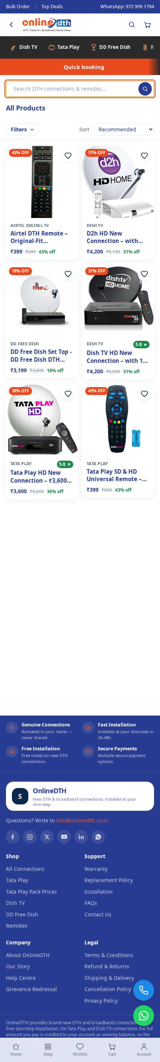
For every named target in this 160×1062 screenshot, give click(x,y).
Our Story (18, 966)
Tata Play (17, 880)
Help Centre (21, 977)
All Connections (25, 868)
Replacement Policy (108, 880)
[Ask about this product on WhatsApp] (143, 1015)
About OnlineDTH (27, 955)
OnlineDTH (50, 790)
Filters (19, 129)
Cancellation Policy (107, 989)
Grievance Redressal (31, 989)
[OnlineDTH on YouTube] (64, 837)
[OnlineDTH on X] (47, 837)
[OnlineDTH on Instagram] (29, 837)
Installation (98, 891)
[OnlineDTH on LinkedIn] (81, 837)
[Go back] (11, 24)
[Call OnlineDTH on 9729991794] (143, 990)
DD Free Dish (22, 914)
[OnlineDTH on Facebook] (12, 837)
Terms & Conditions (108, 955)
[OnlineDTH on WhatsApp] (98, 837)
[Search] (131, 24)
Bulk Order (18, 6)
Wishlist (80, 1054)
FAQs (90, 902)
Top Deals (52, 6)
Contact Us (97, 914)
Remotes (17, 925)
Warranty (96, 868)
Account (144, 1054)
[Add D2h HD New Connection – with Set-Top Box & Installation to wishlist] (144, 155)
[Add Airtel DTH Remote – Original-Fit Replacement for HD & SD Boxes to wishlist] (68, 155)
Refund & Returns (106, 966)
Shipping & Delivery (109, 977)
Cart (112, 1054)
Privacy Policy (101, 1000)
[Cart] (147, 25)
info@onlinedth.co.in (82, 820)
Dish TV (15, 902)
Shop (48, 1054)
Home (16, 1054)
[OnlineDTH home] (46, 24)
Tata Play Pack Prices (31, 891)
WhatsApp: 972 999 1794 (127, 6)
